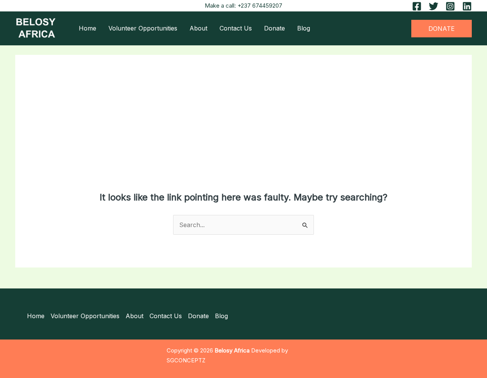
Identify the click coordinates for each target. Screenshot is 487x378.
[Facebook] (417, 6)
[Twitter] (433, 6)
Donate (274, 28)
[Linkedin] (467, 6)
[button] (441, 28)
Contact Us (236, 28)
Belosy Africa (232, 350)
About (198, 28)
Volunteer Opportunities (142, 28)
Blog (303, 28)
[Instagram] (450, 6)
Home (87, 28)
